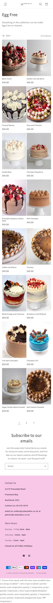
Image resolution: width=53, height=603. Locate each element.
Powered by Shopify (27, 573)
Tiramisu (30, 267)
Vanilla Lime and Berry (35, 79)
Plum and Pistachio (34, 125)
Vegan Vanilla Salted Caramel (13, 407)
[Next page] (34, 423)
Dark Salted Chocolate (35, 407)
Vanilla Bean (7, 172)
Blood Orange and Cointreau (13, 314)
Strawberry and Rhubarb (36, 314)
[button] (5, 4)
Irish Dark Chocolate (10, 361)
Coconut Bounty (8, 125)
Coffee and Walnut (9, 267)
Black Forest (7, 79)
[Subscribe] (45, 466)
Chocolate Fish (32, 361)
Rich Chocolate (32, 219)
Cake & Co (15, 573)
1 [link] (19, 422)
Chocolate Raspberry (35, 172)
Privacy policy (41, 573)
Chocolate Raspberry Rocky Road (13, 220)
